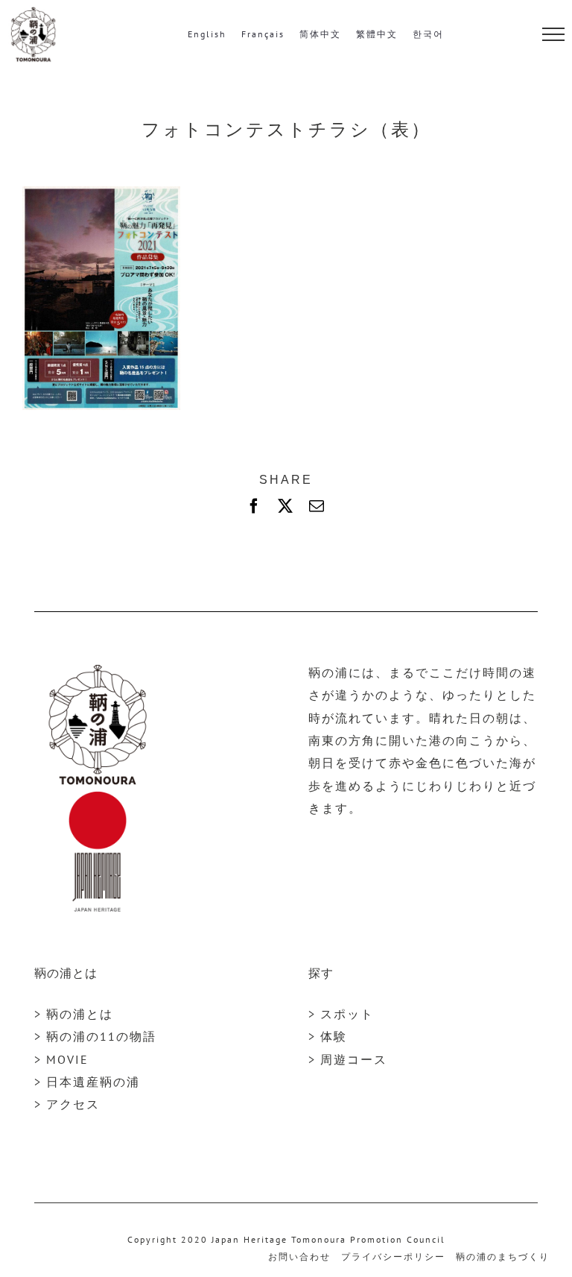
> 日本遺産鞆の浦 (87, 1081)
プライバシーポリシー (393, 1256)
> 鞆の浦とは (73, 1013)
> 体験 (327, 1036)
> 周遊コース (347, 1059)
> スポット (341, 1013)
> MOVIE (61, 1059)
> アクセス (67, 1104)
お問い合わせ (299, 1256)
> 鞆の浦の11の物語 (95, 1036)
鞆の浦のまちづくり (503, 1256)
